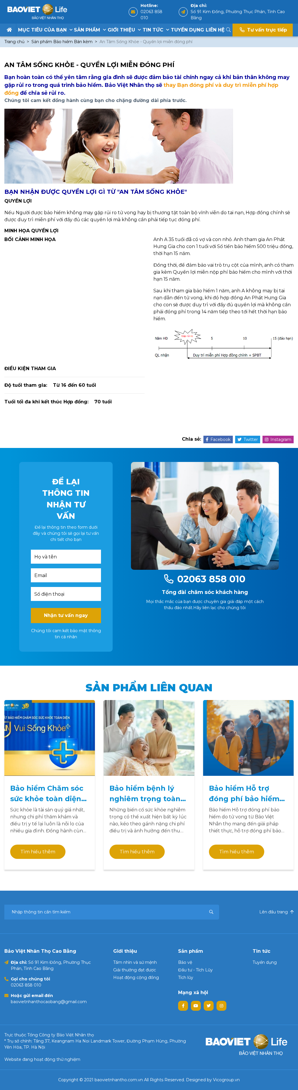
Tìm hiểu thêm (37, 852)
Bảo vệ (185, 962)
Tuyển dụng (187, 30)
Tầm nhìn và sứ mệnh (135, 962)
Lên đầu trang (274, 912)
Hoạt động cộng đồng (136, 977)
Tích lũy (185, 977)
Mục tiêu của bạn (43, 30)
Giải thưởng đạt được (134, 970)
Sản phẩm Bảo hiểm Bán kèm (62, 41)
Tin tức (154, 30)
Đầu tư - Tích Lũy (195, 970)
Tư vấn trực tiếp (266, 30)
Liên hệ (215, 30)
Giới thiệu (122, 30)
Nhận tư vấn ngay (66, 615)
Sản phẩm (88, 30)
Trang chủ (14, 41)
